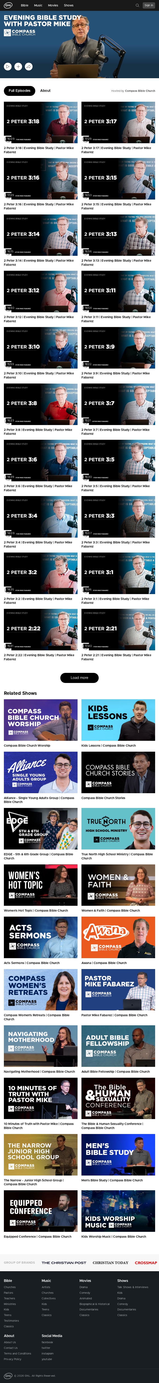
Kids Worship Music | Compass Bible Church (113, 1236)
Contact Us (11, 1348)
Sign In (149, 5)
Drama (83, 1287)
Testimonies (11, 1321)
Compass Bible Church (140, 91)
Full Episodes (19, 91)
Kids (6, 1309)
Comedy (85, 1293)
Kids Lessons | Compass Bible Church (108, 745)
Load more (79, 678)
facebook (47, 1342)
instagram (48, 1353)
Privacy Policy (12, 1359)
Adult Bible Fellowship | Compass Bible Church (115, 1071)
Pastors (8, 1293)
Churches (10, 1287)
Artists (46, 1287)
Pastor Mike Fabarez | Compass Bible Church (114, 1015)
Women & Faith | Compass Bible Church (110, 910)
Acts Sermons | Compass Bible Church (32, 963)
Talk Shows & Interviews (132, 1287)
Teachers (9, 1298)
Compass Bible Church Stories (103, 798)
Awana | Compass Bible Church (104, 963)
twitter (46, 1348)
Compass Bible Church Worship (27, 745)
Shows (69, 5)
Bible (24, 5)
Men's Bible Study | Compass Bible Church (112, 1180)
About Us (10, 1342)
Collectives (49, 1298)
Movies (53, 5)
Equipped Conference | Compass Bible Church (37, 1236)
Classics (9, 1326)
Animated (86, 1298)
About (45, 91)
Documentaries (89, 1309)
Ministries (10, 1304)
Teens (7, 1315)
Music (38, 5)
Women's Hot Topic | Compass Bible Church (36, 910)
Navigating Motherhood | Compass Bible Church (39, 1071)
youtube (47, 1359)
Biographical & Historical (95, 1304)
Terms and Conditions (17, 1353)
